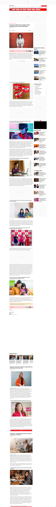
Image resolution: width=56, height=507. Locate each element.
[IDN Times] (11, 5)
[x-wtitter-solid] (30, 51)
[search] (40, 5)
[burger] (46, 7)
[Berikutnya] (33, 357)
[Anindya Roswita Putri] (10, 314)
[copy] (32, 51)
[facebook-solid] (28, 51)
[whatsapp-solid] (26, 51)
